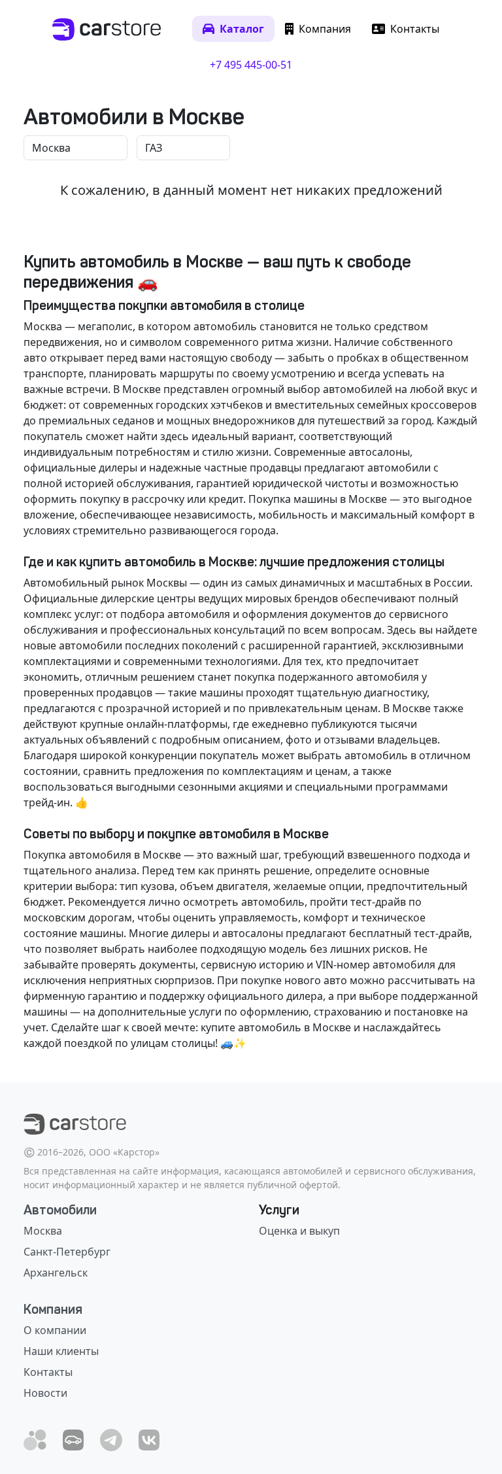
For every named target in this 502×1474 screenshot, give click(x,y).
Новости (45, 1393)
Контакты (48, 1372)
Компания (53, 1309)
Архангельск (56, 1272)
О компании (55, 1330)
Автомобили (60, 1210)
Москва (43, 1231)
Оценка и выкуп (299, 1231)
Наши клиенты (61, 1351)
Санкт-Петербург (67, 1251)
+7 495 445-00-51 (251, 65)
